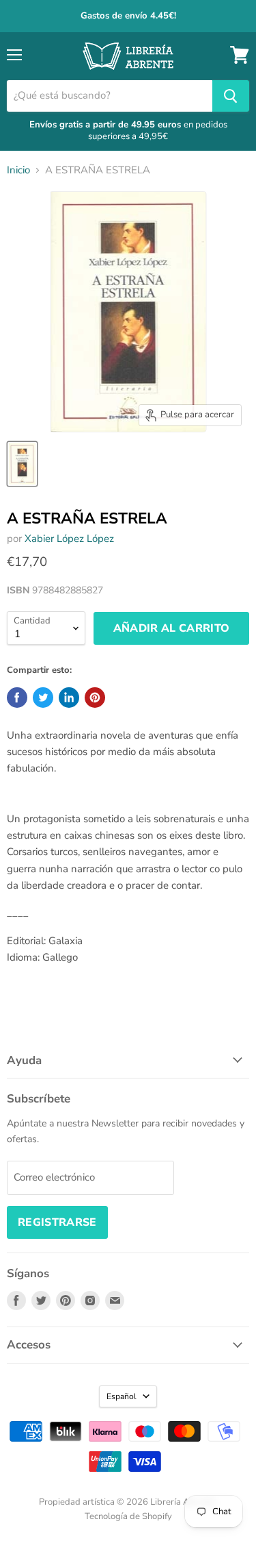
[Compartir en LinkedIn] (69, 697)
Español (121, 1396)
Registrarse (57, 1222)
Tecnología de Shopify (128, 1516)
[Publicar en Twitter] (43, 697)
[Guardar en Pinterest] (95, 697)
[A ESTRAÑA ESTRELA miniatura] (22, 464)
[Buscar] (230, 96)
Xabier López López (69, 538)
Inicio (18, 170)
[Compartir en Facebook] (17, 697)
